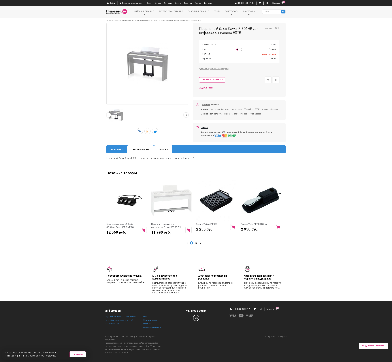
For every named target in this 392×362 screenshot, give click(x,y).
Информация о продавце (275, 336)
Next (192, 115)
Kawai (273, 44)
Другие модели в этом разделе (213, 69)
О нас (149, 3)
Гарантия (188, 3)
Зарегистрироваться (132, 3)
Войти (112, 3)
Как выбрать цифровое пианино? (119, 320)
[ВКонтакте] (140, 131)
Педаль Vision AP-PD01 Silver (254, 224)
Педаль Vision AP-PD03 (206, 224)
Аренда (198, 3)
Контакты (208, 3)
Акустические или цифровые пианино (121, 316)
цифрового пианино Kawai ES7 (177, 158)
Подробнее (50, 355)
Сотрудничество (150, 320)
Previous (102, 119)
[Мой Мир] (155, 131)
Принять (78, 354)
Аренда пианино (112, 324)
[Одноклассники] (147, 131)
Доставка (168, 3)
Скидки (158, 3)
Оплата (178, 3)
